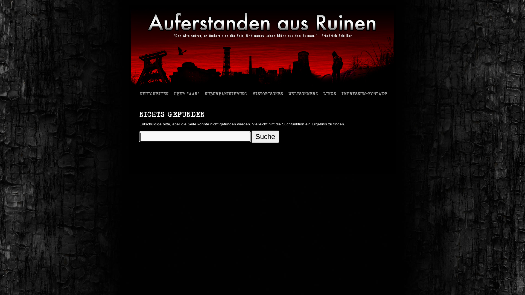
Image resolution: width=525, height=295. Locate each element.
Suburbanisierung (226, 93)
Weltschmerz (303, 93)
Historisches (268, 93)
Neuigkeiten (154, 93)
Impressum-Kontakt (364, 93)
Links (329, 93)
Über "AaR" (186, 93)
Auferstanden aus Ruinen (158, 166)
